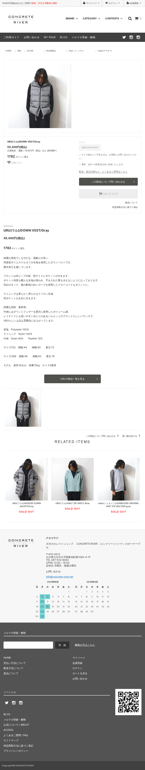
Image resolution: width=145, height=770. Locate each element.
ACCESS (8, 729)
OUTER (30, 51)
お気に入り (16, 162)
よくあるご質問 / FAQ (16, 735)
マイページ (91, 3)
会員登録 (134, 3)
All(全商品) (51, 51)
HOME (8, 51)
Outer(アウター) (105, 51)
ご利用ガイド (11, 37)
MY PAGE (50, 37)
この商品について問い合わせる (108, 181)
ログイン (113, 3)
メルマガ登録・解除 (83, 37)
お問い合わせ (32, 37)
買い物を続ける (130, 436)
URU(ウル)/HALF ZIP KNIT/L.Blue (73, 503)
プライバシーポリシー (16, 750)
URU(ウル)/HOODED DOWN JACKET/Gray (26, 505)
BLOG (63, 37)
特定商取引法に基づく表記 (125, 207)
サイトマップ (11, 740)
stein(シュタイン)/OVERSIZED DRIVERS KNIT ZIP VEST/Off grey (118, 505)
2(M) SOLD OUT (89, 147)
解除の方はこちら (85, 644)
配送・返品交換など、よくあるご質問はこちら (103, 171)
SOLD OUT (110, 194)
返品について (131, 202)
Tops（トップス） (77, 51)
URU (19, 51)
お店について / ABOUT (16, 724)
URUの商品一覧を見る (72, 378)
